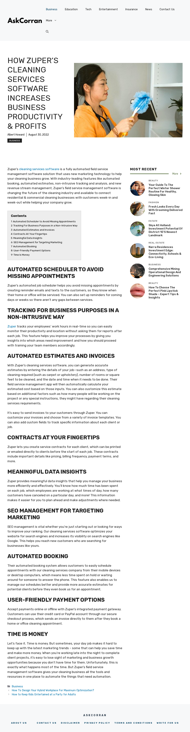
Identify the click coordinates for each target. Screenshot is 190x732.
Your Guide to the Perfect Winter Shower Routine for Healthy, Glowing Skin (164, 190)
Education (71, 9)
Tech (88, 9)
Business (51, 9)
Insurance (131, 9)
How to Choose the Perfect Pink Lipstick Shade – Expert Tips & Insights (163, 292)
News (148, 9)
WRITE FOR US (168, 723)
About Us (19, 723)
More (49, 20)
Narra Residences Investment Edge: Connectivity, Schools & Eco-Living (165, 252)
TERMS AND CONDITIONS (133, 723)
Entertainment (108, 9)
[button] (47, 31)
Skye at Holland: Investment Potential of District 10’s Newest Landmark (166, 230)
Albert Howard (15, 134)
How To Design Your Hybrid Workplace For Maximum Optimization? (53, 690)
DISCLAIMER (70, 723)
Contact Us (167, 9)
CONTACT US (47, 723)
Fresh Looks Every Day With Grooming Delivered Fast (166, 210)
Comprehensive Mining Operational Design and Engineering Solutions (165, 272)
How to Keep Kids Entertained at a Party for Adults (44, 694)
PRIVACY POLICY (97, 723)
